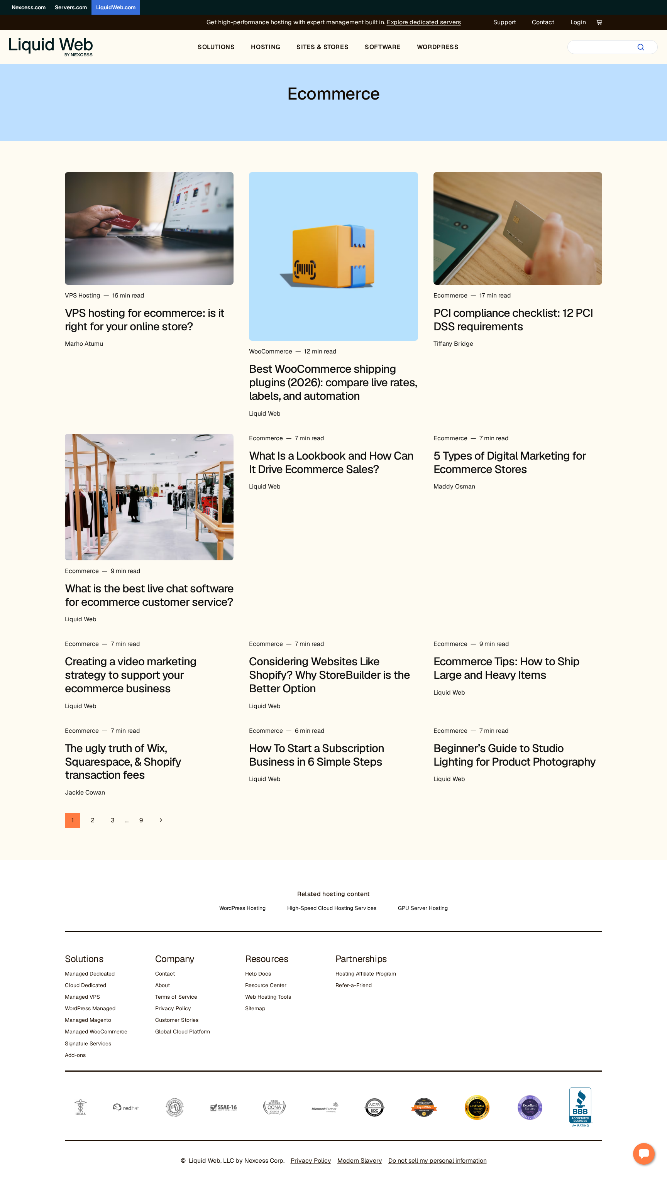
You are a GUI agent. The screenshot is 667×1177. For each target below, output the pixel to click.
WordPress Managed (90, 1008)
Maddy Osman (454, 486)
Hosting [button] (265, 47)
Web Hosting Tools (268, 996)
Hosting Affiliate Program (365, 973)
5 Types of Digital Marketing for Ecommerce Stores (509, 462)
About (162, 985)
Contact (543, 22)
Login (578, 22)
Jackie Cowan (85, 792)
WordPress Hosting (242, 908)
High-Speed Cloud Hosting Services (331, 908)
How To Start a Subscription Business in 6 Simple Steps (316, 755)
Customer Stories (176, 1019)
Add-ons (75, 1055)
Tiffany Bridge (453, 344)
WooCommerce (270, 351)
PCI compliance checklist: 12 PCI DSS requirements (513, 320)
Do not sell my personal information (437, 1161)
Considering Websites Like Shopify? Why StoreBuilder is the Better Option (329, 675)
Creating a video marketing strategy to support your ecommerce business (130, 675)
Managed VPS (82, 996)
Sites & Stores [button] (322, 47)
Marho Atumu (84, 344)
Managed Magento (88, 1019)
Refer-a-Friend (353, 985)
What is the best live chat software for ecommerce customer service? (149, 595)
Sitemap (255, 1008)
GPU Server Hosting (423, 908)
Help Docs (258, 973)
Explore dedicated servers (424, 22)
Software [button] (383, 47)
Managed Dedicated (90, 973)
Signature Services (88, 1043)
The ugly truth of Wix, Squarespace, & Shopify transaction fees (123, 762)
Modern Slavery (359, 1161)
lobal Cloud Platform (184, 1031)
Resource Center (265, 985)
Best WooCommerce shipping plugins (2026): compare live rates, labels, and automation (333, 382)
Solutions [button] (216, 47)
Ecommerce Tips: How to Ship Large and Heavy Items (506, 668)
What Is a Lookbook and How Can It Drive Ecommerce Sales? (331, 462)
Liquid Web (265, 413)
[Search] (641, 47)
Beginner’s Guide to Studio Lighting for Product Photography (514, 755)
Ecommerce (450, 295)
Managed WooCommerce (96, 1031)
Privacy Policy (173, 1008)
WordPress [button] (438, 47)
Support (504, 22)
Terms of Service (176, 996)
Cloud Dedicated (85, 985)
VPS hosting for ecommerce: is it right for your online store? (144, 320)
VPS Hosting (82, 295)
